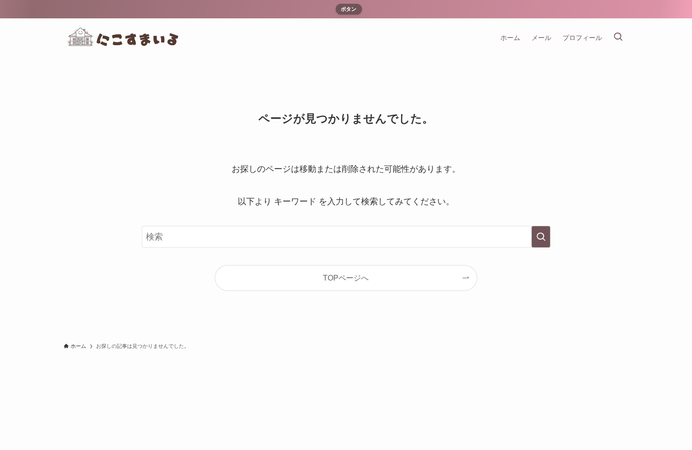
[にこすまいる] (128, 37)
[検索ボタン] (618, 37)
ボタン (348, 9)
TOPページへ (346, 277)
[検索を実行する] (540, 237)
